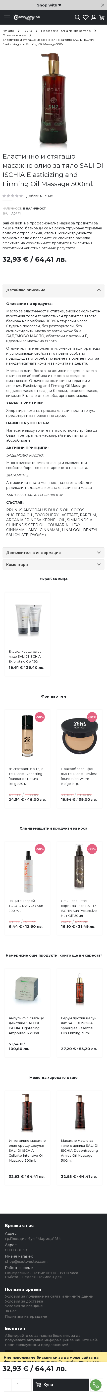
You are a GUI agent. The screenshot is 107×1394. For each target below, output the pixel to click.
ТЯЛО (27, 31)
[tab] (53, 291)
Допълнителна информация (33, 552)
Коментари (17, 564)
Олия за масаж (14, 35)
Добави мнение (39, 196)
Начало (8, 31)
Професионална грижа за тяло (66, 31)
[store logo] (26, 17)
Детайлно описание (26, 290)
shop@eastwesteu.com (26, 1261)
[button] (34, 1142)
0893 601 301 (17, 1250)
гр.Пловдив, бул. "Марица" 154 (33, 1238)
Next (94, 750)
